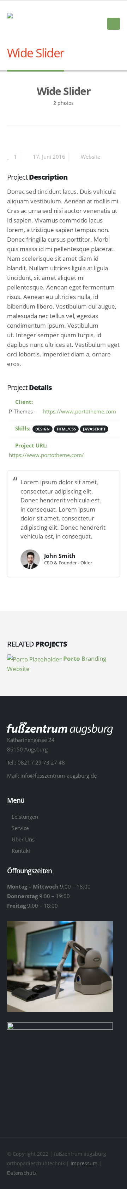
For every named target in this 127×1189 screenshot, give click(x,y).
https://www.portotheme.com (79, 411)
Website (90, 156)
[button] (113, 24)
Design (42, 429)
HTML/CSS (66, 429)
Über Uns (23, 839)
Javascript (94, 429)
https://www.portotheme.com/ (46, 454)
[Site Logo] (42, 18)
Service (20, 828)
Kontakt (21, 850)
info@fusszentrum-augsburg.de (58, 775)
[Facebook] (103, 10)
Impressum (85, 1163)
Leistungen (25, 816)
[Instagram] (115, 10)
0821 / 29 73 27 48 (41, 762)
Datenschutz (22, 1173)
